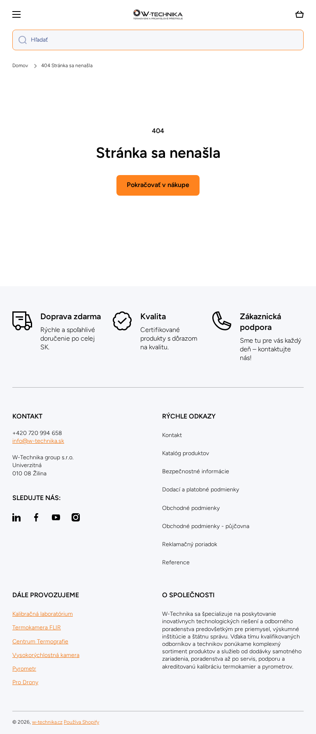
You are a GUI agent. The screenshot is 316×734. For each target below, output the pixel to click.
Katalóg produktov (185, 453)
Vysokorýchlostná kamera (45, 655)
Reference (176, 562)
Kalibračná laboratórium (42, 613)
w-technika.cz (47, 722)
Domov (20, 65)
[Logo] (158, 14)
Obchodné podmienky (191, 508)
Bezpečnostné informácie (195, 471)
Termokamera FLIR (36, 627)
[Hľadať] (19, 40)
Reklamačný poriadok (189, 544)
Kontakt (172, 435)
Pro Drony (25, 682)
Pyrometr (24, 668)
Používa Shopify (81, 722)
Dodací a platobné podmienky (200, 489)
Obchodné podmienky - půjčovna (205, 526)
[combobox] (158, 40)
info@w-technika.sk (38, 440)
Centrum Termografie (40, 641)
